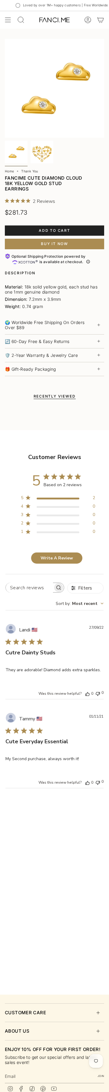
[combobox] (80, 603)
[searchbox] (29, 588)
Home (9, 171)
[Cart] (100, 20)
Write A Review (57, 558)
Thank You (29, 171)
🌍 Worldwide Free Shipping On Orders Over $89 (44, 325)
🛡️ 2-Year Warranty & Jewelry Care (41, 355)
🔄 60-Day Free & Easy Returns (37, 341)
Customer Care (25, 1012)
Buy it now (54, 243)
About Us (17, 1031)
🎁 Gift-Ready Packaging (30, 369)
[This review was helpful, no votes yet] (87, 693)
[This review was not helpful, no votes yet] (98, 693)
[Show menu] (8, 20)
